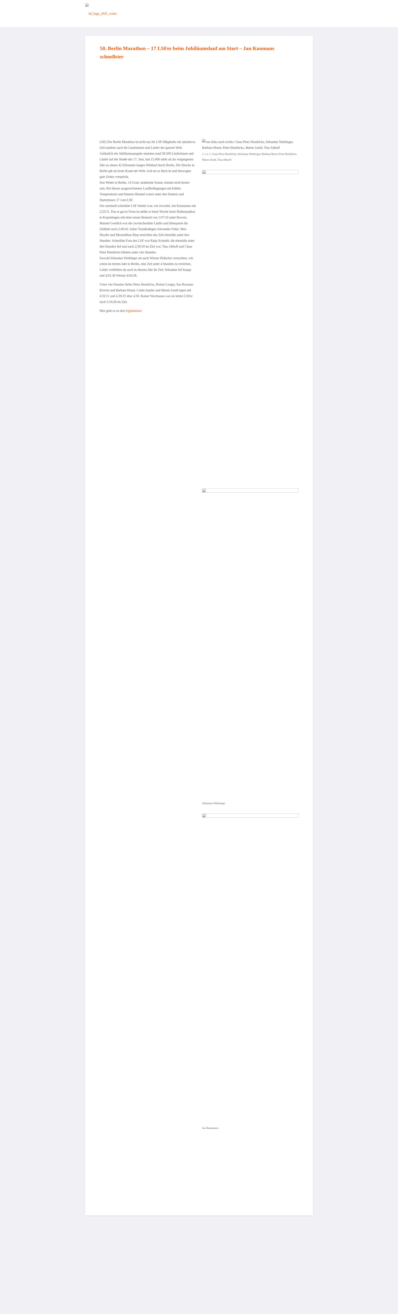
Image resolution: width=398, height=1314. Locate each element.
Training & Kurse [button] (191, 13)
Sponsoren (301, 13)
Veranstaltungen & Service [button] (268, 13)
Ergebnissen (134, 311)
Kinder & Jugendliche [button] (226, 13)
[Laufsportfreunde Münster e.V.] (100, 13)
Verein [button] (167, 13)
